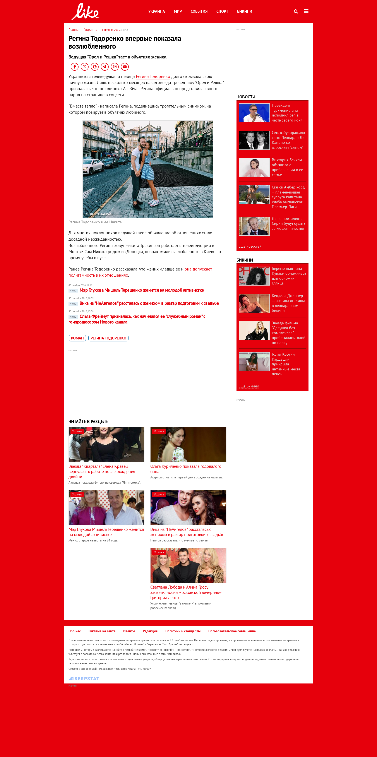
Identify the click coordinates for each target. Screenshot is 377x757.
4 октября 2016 (110, 30)
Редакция (150, 631)
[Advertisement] (148, 383)
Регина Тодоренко (153, 76)
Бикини (244, 11)
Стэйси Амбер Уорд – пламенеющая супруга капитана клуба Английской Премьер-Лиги (288, 197)
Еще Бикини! (249, 386)
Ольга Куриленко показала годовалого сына (185, 468)
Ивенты (129, 631)
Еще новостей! (250, 246)
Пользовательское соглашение (232, 631)
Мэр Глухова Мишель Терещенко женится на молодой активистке (137, 290)
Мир (178, 11)
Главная (74, 29)
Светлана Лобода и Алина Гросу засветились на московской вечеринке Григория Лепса (185, 592)
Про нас (75, 631)
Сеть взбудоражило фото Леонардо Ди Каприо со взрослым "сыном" (288, 140)
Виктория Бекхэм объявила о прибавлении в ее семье (287, 167)
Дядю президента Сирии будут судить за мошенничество (288, 223)
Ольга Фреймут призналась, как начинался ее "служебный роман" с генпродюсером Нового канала (137, 319)
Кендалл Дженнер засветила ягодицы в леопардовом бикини (288, 303)
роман (77, 338)
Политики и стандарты (182, 631)
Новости (245, 97)
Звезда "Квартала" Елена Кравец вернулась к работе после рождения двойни (102, 471)
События (199, 11)
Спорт (222, 11)
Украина (156, 11)
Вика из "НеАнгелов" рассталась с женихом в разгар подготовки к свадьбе (144, 303)
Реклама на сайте (102, 631)
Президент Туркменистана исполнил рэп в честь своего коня (287, 113)
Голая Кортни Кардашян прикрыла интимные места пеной (286, 364)
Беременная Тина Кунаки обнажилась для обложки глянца (289, 276)
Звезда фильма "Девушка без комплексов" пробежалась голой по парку (288, 332)
